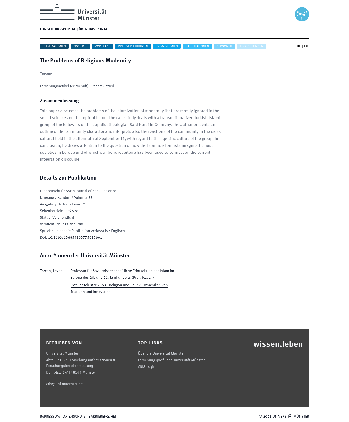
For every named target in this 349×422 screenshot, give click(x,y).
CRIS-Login (146, 367)
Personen (224, 46)
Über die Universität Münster (161, 354)
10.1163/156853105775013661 (75, 238)
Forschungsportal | (59, 29)
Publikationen (54, 46)
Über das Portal (94, 29)
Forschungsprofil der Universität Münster (171, 360)
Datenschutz (74, 417)
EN (306, 46)
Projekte (80, 46)
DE (299, 46)
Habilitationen (197, 46)
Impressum (50, 417)
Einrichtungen (251, 46)
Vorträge (102, 46)
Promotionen (167, 46)
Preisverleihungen (133, 46)
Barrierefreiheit (103, 417)
